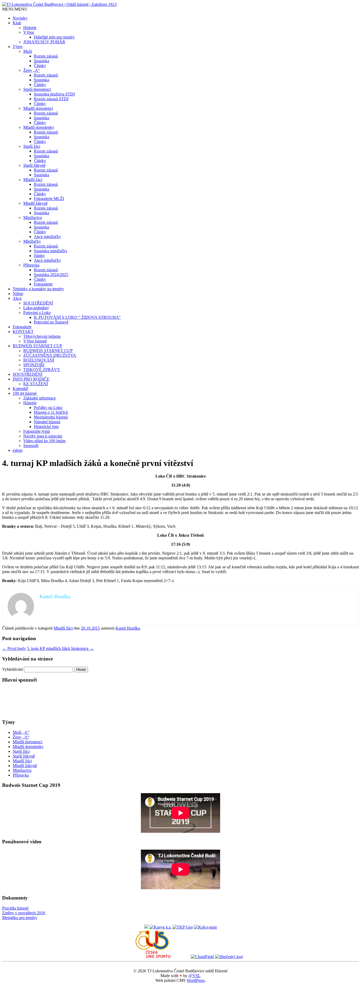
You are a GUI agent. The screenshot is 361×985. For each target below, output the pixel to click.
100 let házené (25, 393)
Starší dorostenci (37, 89)
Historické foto (46, 426)
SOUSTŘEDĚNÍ (38, 303)
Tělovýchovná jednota (42, 336)
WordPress (196, 980)
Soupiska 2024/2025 (51, 274)
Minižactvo (32, 217)
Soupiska (41, 61)
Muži (27, 51)
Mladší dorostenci (38, 108)
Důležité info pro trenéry (54, 37)
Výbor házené (35, 341)
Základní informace (39, 398)
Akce (17, 298)
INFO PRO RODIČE (31, 379)
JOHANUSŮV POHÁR (44, 42)
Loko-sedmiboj (36, 308)
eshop (17, 450)
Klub (17, 23)
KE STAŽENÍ (35, 384)
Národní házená (47, 422)
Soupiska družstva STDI (54, 94)
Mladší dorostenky (38, 127)
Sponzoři (30, 445)
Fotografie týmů (36, 431)
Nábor (18, 293)
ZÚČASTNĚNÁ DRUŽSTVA (49, 355)
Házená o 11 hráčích (51, 412)
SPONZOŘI (33, 365)
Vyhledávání (12, 669)
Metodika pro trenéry (19, 917)
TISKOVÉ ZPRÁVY (41, 369)
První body (14, 648)
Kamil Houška (127, 628)
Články (40, 65)
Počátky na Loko (48, 407)
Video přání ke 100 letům (44, 441)
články (39, 255)
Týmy (18, 46)
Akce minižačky (47, 236)
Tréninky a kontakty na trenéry (38, 289)
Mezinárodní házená (51, 417)
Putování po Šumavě (51, 322)
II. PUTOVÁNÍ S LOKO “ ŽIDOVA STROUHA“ (77, 317)
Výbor (28, 32)
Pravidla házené (15, 908)
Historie (29, 27)
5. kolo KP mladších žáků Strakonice (60, 648)
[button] (14, 9)
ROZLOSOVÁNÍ (38, 360)
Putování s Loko (37, 312)
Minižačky (32, 241)
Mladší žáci (32, 179)
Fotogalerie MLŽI (49, 198)
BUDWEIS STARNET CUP (37, 346)
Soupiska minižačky (50, 251)
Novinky (20, 18)
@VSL (194, 975)
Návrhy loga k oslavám (42, 436)
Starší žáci (31, 146)
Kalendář (20, 388)
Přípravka (31, 265)
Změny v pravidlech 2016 (23, 913)
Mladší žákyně (35, 203)
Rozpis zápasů (46, 56)
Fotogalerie (43, 284)
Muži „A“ (21, 732)
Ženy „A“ (31, 70)
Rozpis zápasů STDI (51, 99)
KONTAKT (23, 331)
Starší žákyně (34, 165)
